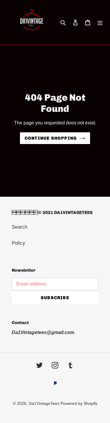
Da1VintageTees (44, 403)
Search (19, 227)
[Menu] (100, 22)
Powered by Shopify (78, 403)
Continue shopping (51, 138)
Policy (18, 243)
